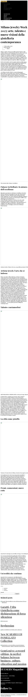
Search (2, 592)
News (5, 6)
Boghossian (7, 625)
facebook (6, 588)
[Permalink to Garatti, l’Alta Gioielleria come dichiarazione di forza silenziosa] (14, 602)
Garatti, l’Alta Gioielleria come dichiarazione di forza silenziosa (13, 611)
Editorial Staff (7, 47)
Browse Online (8, 8)
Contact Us (7, 9)
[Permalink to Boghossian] (4, 621)
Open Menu (3, 1)
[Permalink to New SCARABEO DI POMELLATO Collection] (11, 629)
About (5, 5)
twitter (5, 589)
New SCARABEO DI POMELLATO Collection (11, 637)
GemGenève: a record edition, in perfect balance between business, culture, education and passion (13, 657)
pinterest (6, 590)
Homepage (7, 4)
